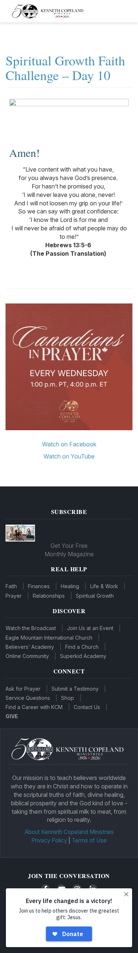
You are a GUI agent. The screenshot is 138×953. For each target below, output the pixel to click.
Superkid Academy (83, 656)
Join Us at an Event (90, 628)
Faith (11, 586)
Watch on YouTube (69, 456)
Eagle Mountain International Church (49, 637)
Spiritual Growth (95, 596)
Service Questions (28, 698)
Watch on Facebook (69, 444)
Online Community (27, 656)
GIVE (12, 716)
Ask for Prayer (23, 689)
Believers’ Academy (30, 647)
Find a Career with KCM (34, 707)
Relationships (49, 596)
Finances (39, 586)
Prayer (14, 596)
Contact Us (87, 707)
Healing (70, 586)
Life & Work (104, 586)
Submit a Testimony (75, 689)
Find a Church (82, 647)
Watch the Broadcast (31, 628)
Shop (67, 698)
